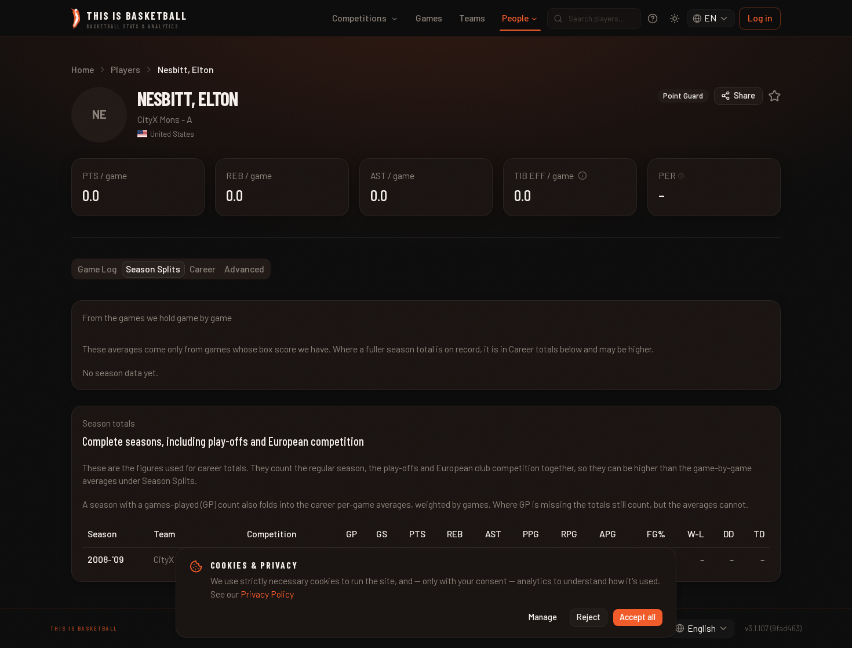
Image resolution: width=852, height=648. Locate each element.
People (515, 17)
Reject (588, 617)
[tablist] (171, 269)
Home (82, 69)
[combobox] (711, 18)
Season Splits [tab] (153, 268)
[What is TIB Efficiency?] (582, 175)
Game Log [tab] (97, 268)
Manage (543, 617)
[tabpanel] (426, 441)
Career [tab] (203, 268)
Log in (760, 17)
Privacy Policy (267, 593)
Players (125, 69)
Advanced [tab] (244, 268)
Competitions (359, 17)
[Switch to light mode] (674, 18)
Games (429, 17)
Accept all (638, 617)
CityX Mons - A (164, 119)
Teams (472, 17)
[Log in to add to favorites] (774, 96)
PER (671, 175)
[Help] (652, 18)
